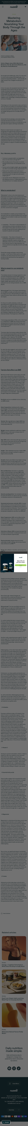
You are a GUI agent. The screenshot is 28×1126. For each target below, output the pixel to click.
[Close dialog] (1, 554)
